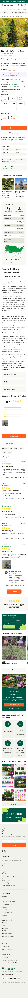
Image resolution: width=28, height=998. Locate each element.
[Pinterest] (18, 978)
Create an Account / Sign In (9, 885)
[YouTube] (14, 978)
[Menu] (3, 5)
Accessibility (5, 957)
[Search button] (19, 5)
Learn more (13, 161)
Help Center (5, 928)
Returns (4, 952)
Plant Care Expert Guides (8, 901)
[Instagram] (3, 978)
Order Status (5, 922)
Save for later (15, 133)
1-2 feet (13, 103)
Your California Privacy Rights (9, 960)
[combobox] (14, 456)
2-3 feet (21, 103)
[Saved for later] (26, 20)
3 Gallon (13, 98)
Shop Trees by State (7, 904)
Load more (14, 591)
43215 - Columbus (14, 84)
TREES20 (8, 141)
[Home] (8, 5)
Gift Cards (4, 907)
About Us (4, 896)
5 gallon (21, 98)
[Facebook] (11, 978)
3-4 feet (5, 108)
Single (5, 117)
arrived (21, 448)
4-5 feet (13, 108)
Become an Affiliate (7, 912)
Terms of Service (6, 954)
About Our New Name (7, 939)
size (11, 448)
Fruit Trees (17, 9)
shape (4, 452)
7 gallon (5, 103)
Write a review (14, 436)
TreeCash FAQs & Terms (8, 936)
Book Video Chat (14, 704)
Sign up (14, 845)
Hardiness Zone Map (7, 933)
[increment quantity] (25, 123)
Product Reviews (6, 909)
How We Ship (5, 931)
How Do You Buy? (9, 627)
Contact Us (5, 865)
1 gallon (5, 98)
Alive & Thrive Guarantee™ (9, 949)
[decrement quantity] (3, 123)
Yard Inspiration (6, 915)
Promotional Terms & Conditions (10, 962)
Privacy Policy (5, 946)
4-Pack (13, 117)
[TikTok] (7, 978)
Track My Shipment (7, 883)
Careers (4, 899)
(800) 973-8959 (10, 168)
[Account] (22, 5)
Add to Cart (15, 128)
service (9, 452)
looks (15, 448)
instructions (5, 448)
